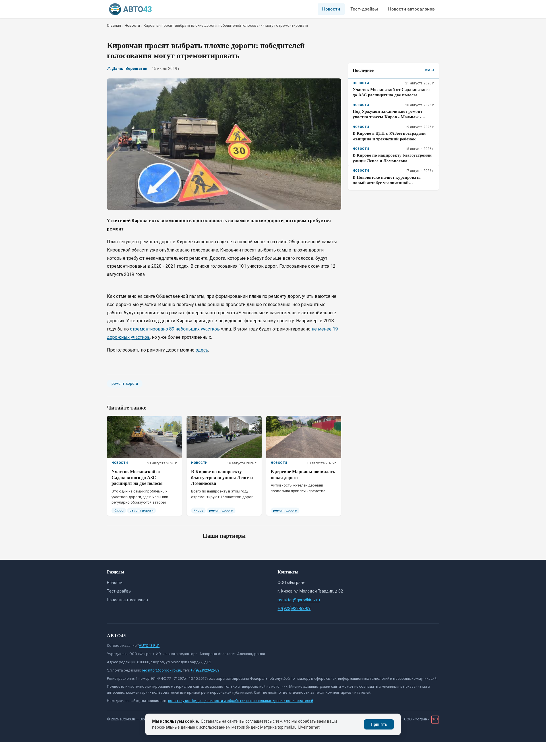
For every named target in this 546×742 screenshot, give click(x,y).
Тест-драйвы (364, 9)
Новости (331, 9)
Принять (379, 724)
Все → (429, 70)
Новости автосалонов (411, 9)
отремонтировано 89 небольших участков (175, 329)
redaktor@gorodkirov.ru (299, 600)
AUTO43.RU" (149, 645)
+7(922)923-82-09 (294, 608)
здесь (202, 350)
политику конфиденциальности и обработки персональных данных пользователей (240, 701)
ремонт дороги (124, 383)
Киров (119, 510)
